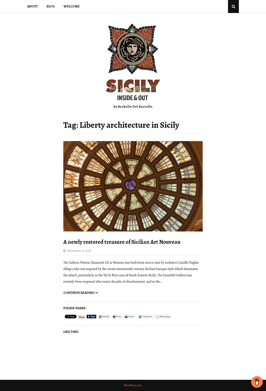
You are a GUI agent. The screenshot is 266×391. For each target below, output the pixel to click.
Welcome (72, 6)
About (32, 6)
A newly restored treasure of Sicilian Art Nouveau (121, 242)
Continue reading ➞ (80, 293)
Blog (51, 6)
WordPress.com (132, 385)
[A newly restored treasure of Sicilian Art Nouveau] (133, 230)
